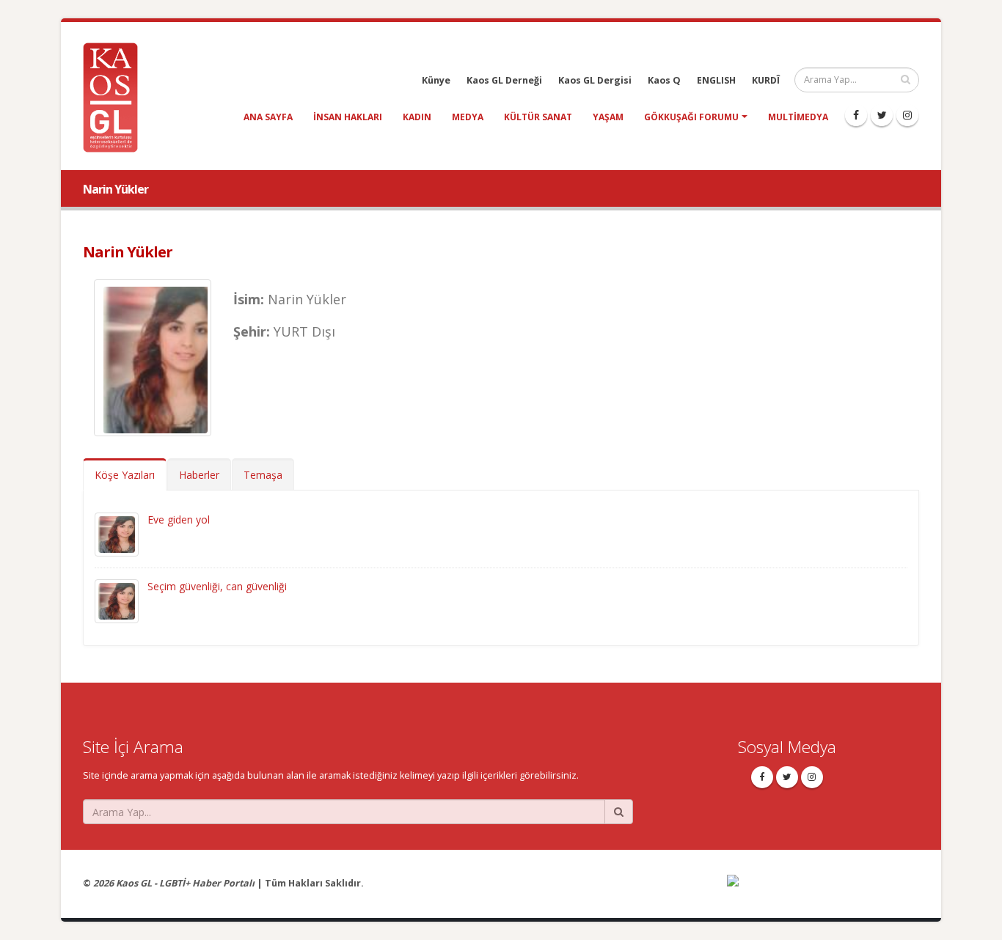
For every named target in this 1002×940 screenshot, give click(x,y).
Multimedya (798, 117)
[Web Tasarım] (823, 890)
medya (467, 117)
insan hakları (347, 117)
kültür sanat (538, 117)
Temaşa (263, 475)
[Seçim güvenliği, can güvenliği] (116, 600)
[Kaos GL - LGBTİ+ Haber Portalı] (116, 96)
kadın (417, 117)
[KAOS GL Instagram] (907, 115)
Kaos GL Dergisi (595, 80)
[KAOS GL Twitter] (882, 115)
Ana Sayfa (268, 117)
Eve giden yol (178, 519)
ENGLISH (716, 80)
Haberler (199, 475)
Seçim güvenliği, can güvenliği (217, 586)
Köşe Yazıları (125, 475)
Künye (436, 80)
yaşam (608, 117)
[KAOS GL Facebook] (856, 115)
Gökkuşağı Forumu (691, 117)
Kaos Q (664, 80)
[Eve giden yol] (116, 533)
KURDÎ (766, 80)
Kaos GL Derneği (504, 80)
